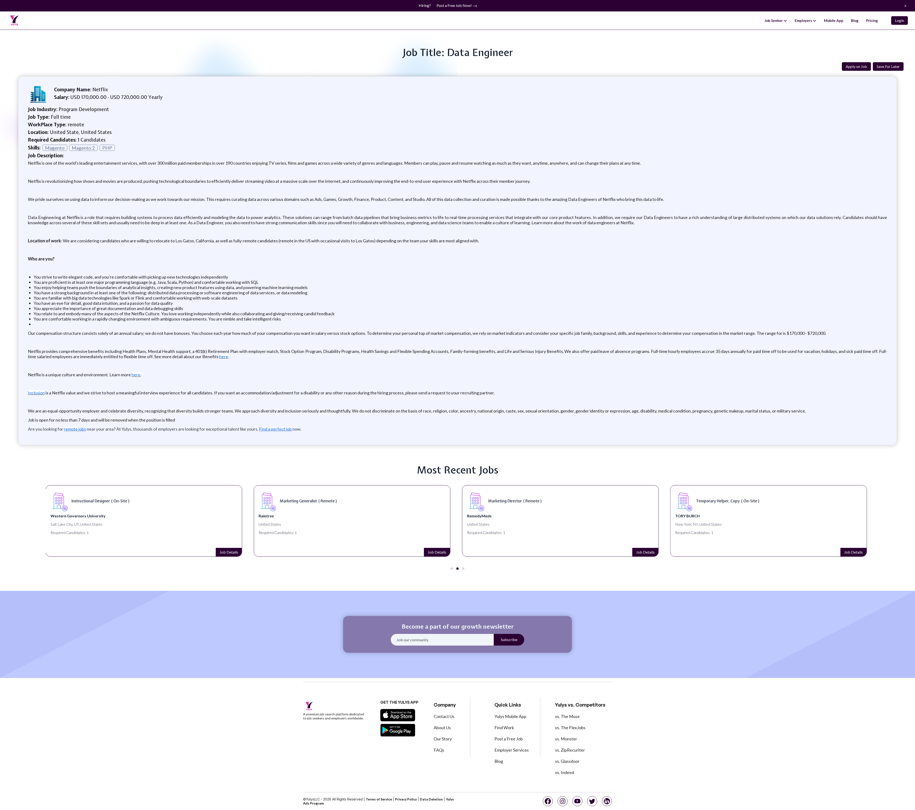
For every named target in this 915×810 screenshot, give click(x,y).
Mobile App (833, 20)
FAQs (439, 750)
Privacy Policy (406, 799)
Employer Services (511, 750)
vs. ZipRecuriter (570, 750)
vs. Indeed (564, 772)
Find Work (504, 727)
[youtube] (577, 801)
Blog (855, 20)
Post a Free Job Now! (455, 5)
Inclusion (36, 392)
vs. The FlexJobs (570, 727)
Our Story (443, 738)
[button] (452, 568)
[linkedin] (607, 801)
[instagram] (563, 801)
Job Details (228, 552)
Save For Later (888, 66)
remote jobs (75, 429)
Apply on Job (856, 66)
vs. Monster (566, 738)
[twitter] (592, 801)
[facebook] (548, 801)
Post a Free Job (508, 738)
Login (899, 20)
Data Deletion (431, 799)
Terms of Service (379, 799)
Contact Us (444, 716)
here (223, 356)
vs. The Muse (567, 716)
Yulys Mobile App (510, 716)
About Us (442, 727)
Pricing (872, 20)
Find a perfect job (275, 429)
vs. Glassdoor (567, 761)
